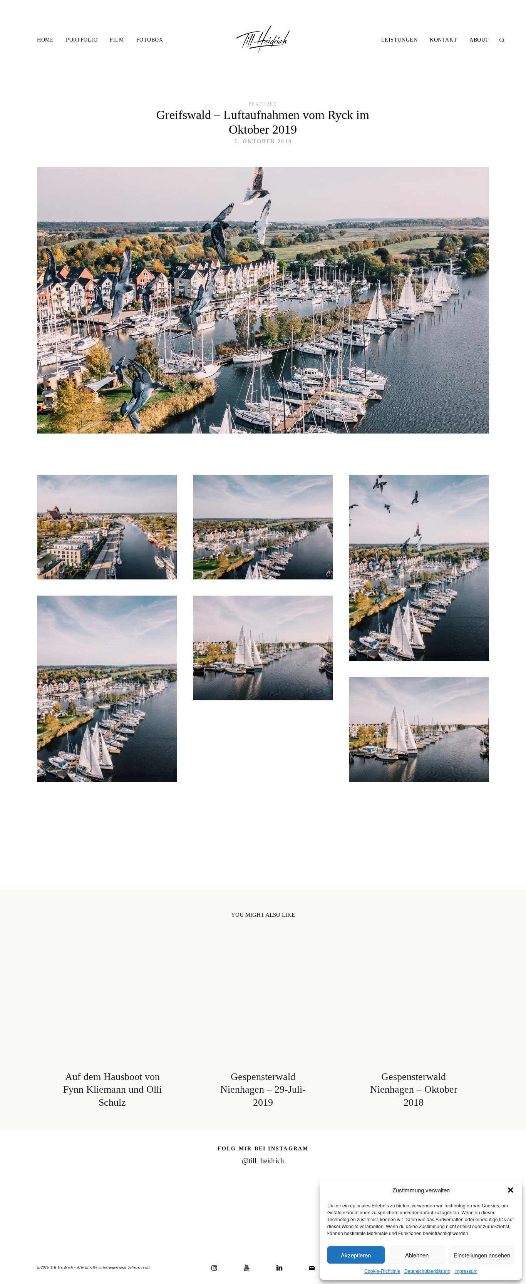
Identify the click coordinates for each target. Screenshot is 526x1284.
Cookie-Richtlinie (382, 1270)
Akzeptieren (356, 1255)
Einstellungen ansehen (482, 1255)
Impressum (465, 1270)
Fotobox (149, 40)
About (479, 40)
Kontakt (443, 40)
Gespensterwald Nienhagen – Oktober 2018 (413, 1024)
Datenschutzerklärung (427, 1270)
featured (263, 104)
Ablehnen (417, 1255)
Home (45, 40)
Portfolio (81, 40)
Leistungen (399, 40)
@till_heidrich (263, 1161)
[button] (510, 1190)
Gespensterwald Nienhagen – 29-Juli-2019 (263, 1024)
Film (117, 40)
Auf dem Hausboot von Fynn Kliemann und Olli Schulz (112, 1024)
